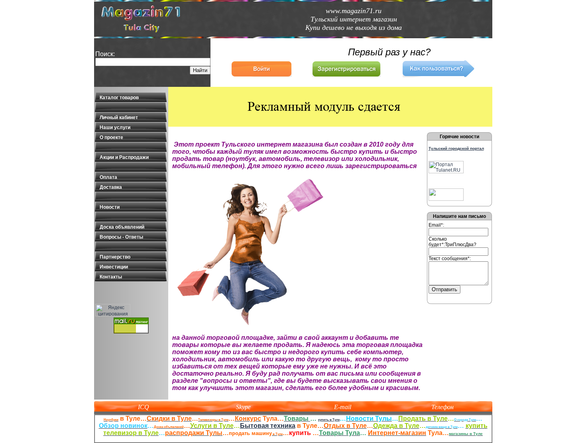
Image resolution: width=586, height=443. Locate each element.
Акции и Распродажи (124, 157)
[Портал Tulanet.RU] (446, 171)
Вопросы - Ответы (121, 237)
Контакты (111, 277)
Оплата (108, 177)
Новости (110, 207)
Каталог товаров (119, 97)
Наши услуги (115, 127)
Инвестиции (114, 267)
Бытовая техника (267, 425)
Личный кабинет (119, 117)
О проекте (111, 137)
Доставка (111, 187)
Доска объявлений (122, 227)
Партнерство (115, 257)
